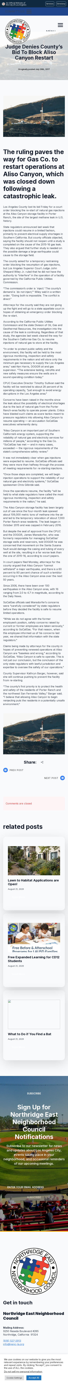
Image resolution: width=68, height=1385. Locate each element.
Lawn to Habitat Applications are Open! (33, 882)
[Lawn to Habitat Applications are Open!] (34, 860)
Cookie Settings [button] (14, 1377)
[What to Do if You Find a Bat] (34, 1014)
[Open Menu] (28, 11)
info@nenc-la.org (13, 1344)
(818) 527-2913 (12, 1340)
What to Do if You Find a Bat (29, 1034)
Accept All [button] (34, 1377)
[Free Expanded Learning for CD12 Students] (34, 937)
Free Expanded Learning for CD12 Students (33, 959)
